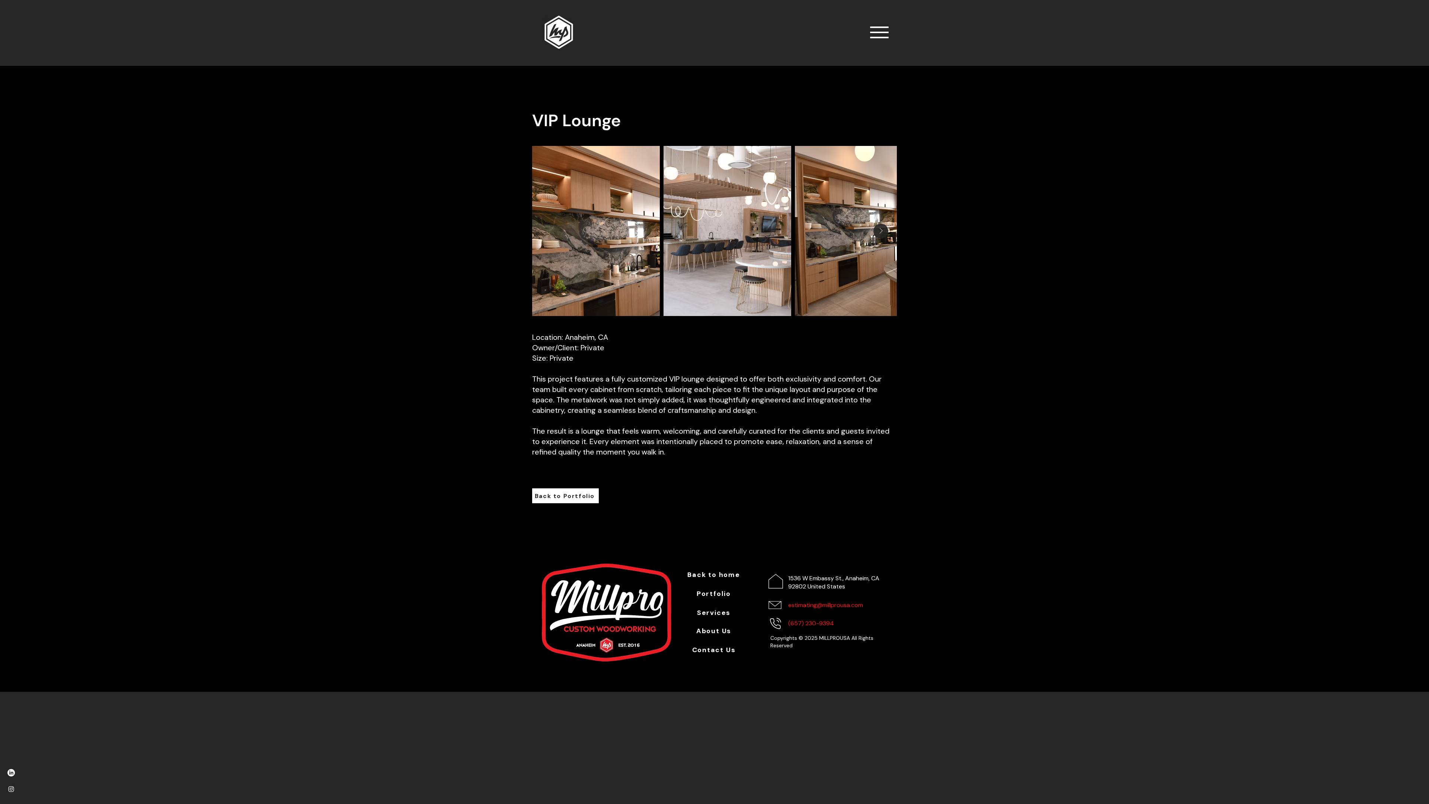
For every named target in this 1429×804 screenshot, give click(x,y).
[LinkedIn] (11, 772)
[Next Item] (880, 231)
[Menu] (879, 32)
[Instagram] (11, 789)
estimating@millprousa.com (825, 605)
